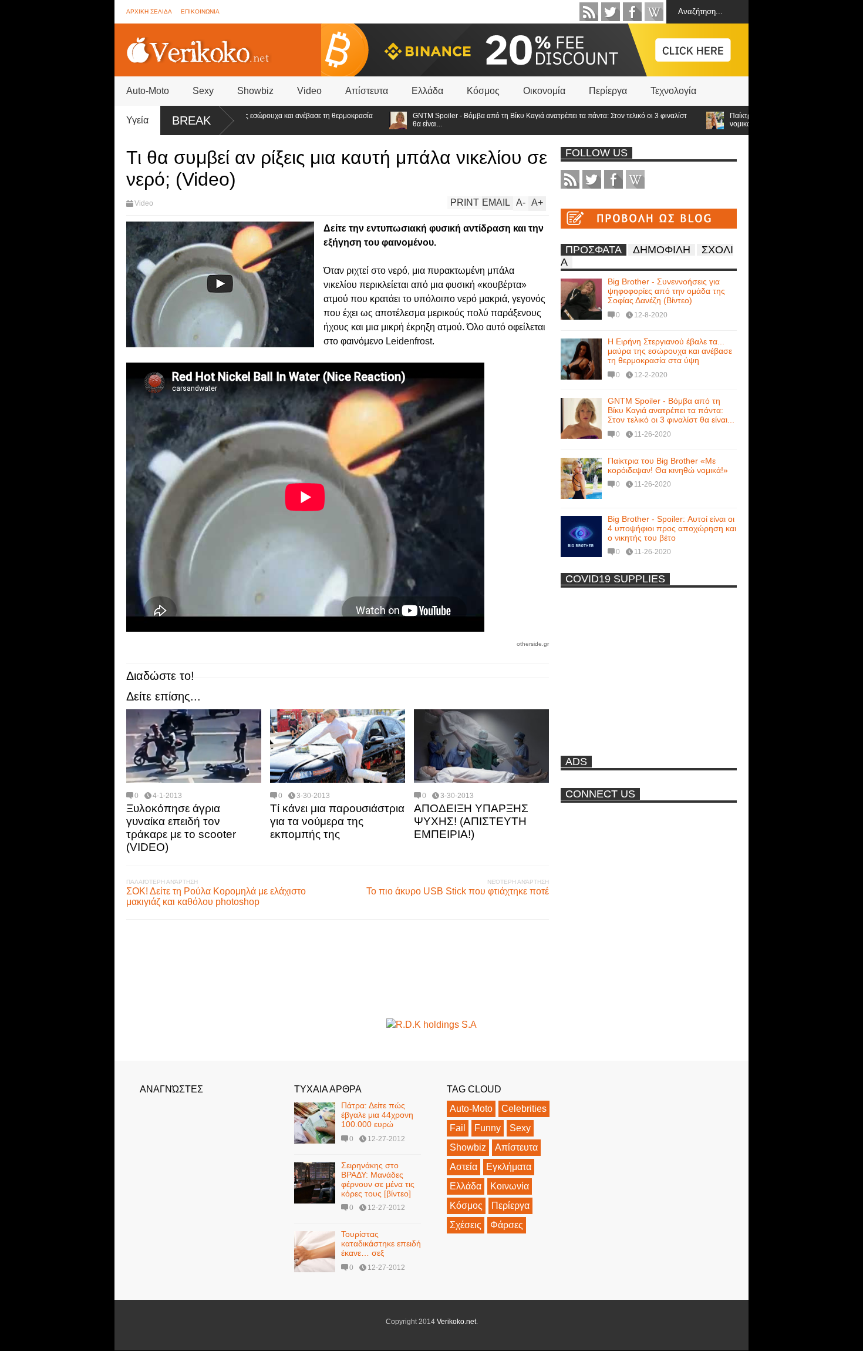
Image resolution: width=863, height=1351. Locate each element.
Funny (487, 1128)
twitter (610, 11)
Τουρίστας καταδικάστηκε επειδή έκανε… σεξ (381, 1243)
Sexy (203, 91)
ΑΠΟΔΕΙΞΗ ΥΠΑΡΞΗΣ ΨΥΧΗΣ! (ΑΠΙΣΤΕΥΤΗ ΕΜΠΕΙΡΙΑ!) (471, 821)
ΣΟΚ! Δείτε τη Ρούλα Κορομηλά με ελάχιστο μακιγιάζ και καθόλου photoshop (216, 896)
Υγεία (137, 120)
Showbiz (255, 91)
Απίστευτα (366, 91)
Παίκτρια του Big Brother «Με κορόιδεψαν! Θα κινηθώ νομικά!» (668, 465)
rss (588, 11)
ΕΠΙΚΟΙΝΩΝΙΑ (200, 11)
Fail (458, 1128)
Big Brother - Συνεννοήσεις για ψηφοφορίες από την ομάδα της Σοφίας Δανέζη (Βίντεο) (666, 291)
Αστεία (463, 1167)
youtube (654, 11)
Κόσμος (483, 91)
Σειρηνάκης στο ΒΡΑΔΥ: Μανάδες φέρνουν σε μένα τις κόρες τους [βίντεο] (377, 1179)
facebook (632, 11)
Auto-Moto (147, 91)
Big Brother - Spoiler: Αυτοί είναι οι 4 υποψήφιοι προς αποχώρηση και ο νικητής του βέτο (672, 528)
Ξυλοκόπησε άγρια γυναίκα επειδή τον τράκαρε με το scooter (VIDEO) (181, 827)
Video (309, 91)
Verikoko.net (456, 1322)
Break (191, 120)
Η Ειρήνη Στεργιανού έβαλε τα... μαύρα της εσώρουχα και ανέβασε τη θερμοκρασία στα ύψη (670, 351)
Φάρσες (506, 1225)
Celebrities (524, 1109)
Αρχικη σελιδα (149, 11)
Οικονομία (544, 91)
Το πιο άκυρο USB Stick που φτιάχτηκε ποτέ (457, 891)
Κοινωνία (509, 1186)
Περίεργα (608, 91)
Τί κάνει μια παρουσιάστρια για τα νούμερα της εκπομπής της (337, 821)
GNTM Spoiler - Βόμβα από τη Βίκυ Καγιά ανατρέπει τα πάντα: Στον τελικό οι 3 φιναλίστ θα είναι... (520, 120)
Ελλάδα (427, 91)
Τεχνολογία (673, 91)
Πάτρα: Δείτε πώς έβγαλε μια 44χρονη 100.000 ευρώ (377, 1115)
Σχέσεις (465, 1225)
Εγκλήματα (508, 1167)
